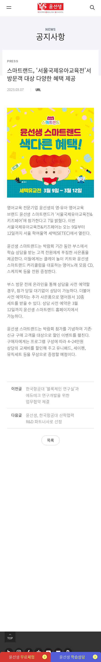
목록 (50, 440)
